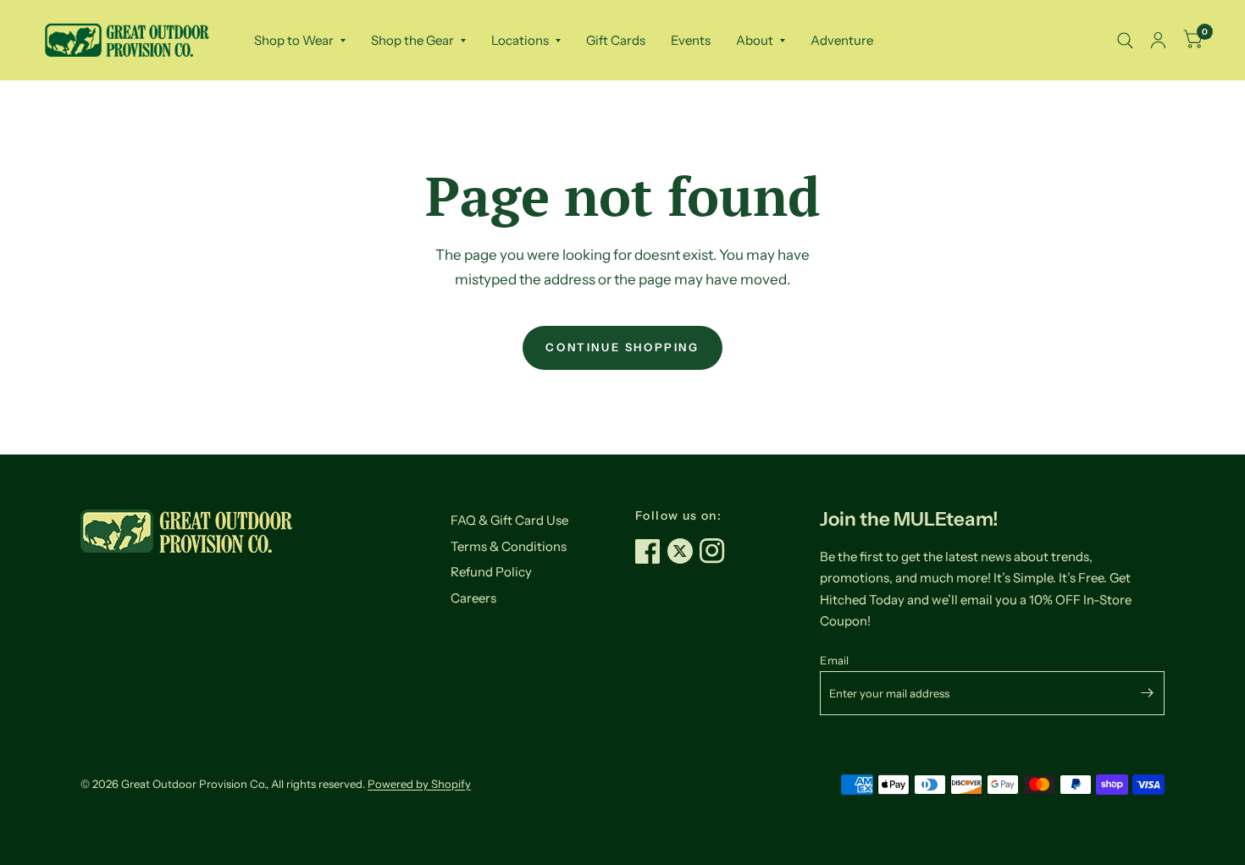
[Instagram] (716, 551)
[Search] (1125, 40)
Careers (473, 598)
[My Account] (1158, 40)
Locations (520, 40)
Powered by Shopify (419, 784)
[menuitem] (299, 40)
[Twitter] (683, 551)
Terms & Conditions (509, 546)
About (754, 40)
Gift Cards (615, 40)
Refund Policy (491, 572)
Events (691, 40)
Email (834, 660)
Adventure (842, 40)
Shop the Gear (412, 40)
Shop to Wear (294, 40)
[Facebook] (651, 551)
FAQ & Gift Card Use (509, 520)
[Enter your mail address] (1148, 693)
